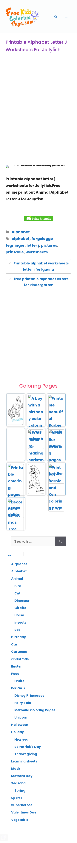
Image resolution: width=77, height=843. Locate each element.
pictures (49, 245)
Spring (19, 790)
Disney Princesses (29, 695)
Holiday (17, 732)
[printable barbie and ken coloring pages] (56, 508)
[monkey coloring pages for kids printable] (36, 493)
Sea (17, 630)
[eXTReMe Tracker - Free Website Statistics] (4, 839)
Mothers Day (22, 776)
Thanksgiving (25, 754)
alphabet (21, 238)
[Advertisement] (38, 119)
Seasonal (19, 783)
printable (15, 252)
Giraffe (20, 608)
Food (15, 673)
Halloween (19, 724)
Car (14, 644)
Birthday (18, 637)
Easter (16, 666)
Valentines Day (23, 812)
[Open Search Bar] (56, 17)
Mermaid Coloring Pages (34, 710)
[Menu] (66, 17)
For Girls (18, 688)
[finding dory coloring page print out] (16, 424)
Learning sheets (24, 761)
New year (22, 739)
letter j (33, 245)
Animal (17, 578)
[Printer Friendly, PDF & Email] (38, 218)
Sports (16, 798)
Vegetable (19, 820)
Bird (17, 586)
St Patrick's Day (27, 747)
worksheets (37, 252)
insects (20, 622)
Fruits (19, 681)
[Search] (60, 541)
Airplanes (19, 564)
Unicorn (20, 717)
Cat (17, 593)
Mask (15, 768)
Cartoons (19, 651)
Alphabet (21, 232)
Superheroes (21, 805)
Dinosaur (22, 600)
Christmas (20, 659)
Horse (19, 615)
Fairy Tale (22, 703)
